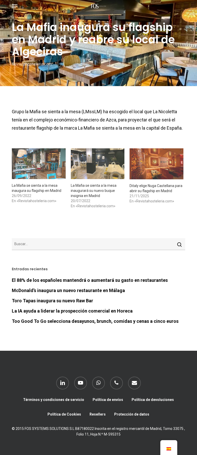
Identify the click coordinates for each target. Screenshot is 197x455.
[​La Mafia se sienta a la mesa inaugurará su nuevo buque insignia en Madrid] (98, 163)
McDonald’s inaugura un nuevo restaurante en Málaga (68, 290)
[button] (14, 6)
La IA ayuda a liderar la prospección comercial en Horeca (72, 311)
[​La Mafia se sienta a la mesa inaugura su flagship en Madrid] (39, 163)
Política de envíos (108, 400)
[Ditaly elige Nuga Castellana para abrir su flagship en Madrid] (156, 163)
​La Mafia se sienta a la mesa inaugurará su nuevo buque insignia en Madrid (93, 190)
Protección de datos (131, 414)
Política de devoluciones (153, 400)
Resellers (98, 414)
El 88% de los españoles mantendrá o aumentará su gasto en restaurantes (90, 280)
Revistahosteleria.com (32, 64)
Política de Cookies (64, 414)
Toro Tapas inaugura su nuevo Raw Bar (52, 300)
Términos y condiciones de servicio (53, 400)
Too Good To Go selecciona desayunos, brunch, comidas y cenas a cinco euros (95, 321)
